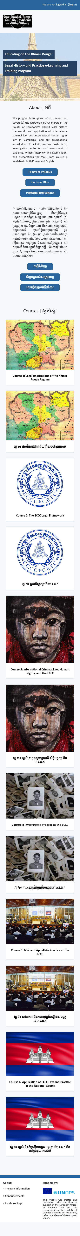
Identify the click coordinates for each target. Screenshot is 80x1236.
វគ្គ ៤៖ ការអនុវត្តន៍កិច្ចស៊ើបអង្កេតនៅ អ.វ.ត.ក (40, 887)
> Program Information (16, 1188)
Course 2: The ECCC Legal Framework (40, 515)
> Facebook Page (12, 1203)
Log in (72, 4)
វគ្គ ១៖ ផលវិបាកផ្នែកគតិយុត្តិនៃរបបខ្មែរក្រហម (40, 446)
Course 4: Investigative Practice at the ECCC (40, 825)
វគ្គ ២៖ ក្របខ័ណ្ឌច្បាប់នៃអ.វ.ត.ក (40, 584)
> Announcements (13, 1196)
